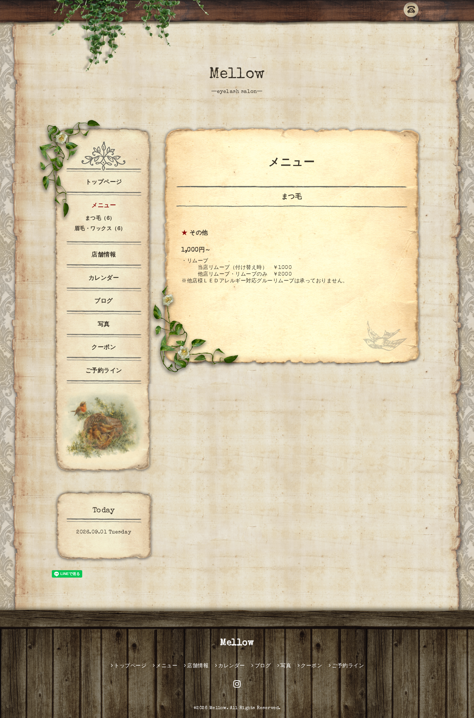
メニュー (103, 206)
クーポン (103, 348)
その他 (199, 233)
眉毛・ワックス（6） (100, 229)
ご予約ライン (104, 371)
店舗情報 (103, 255)
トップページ (104, 183)
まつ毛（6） (100, 218)
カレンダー (104, 279)
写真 (104, 325)
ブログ (103, 302)
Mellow (237, 74)
